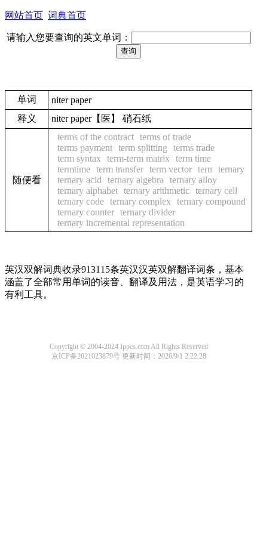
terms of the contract (95, 137)
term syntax (79, 158)
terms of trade (165, 137)
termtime (73, 169)
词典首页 (67, 15)
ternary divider (147, 212)
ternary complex (140, 201)
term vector (170, 169)
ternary (231, 169)
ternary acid (79, 180)
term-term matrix (138, 158)
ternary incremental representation (121, 223)
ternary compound (211, 201)
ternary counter (85, 212)
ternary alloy (193, 180)
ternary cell (216, 191)
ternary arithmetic (156, 191)
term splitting (142, 148)
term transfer (119, 169)
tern (205, 169)
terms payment (84, 148)
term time (193, 158)
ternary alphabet (87, 191)
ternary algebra (136, 180)
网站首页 (24, 15)
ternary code (80, 201)
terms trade (194, 148)
